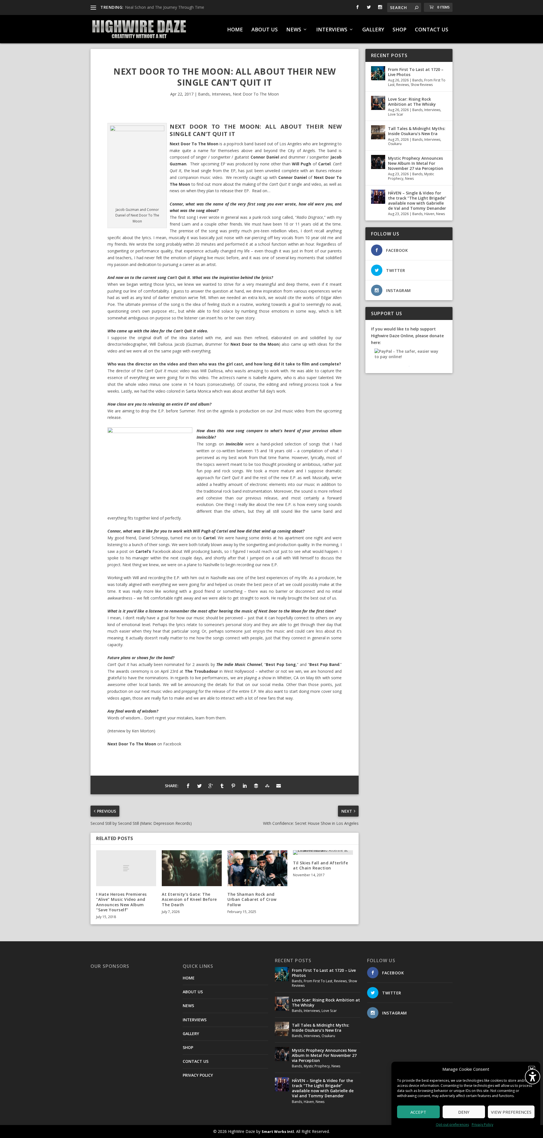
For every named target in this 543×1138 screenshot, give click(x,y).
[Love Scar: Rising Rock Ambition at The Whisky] (378, 103)
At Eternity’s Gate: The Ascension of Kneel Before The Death (189, 899)
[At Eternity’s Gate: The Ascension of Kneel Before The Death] (192, 868)
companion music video (200, 177)
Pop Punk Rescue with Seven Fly (154, 7)
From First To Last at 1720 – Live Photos (415, 72)
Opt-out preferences (452, 1124)
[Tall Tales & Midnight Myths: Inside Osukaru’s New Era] (378, 132)
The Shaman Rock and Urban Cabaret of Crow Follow (252, 899)
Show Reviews (422, 84)
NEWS (293, 30)
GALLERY (373, 30)
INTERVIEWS (331, 30)
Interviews (221, 94)
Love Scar (395, 114)
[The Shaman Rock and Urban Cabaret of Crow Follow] (257, 868)
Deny (463, 1112)
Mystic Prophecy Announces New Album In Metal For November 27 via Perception (415, 163)
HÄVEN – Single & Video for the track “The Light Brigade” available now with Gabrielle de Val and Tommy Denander (417, 200)
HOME (235, 30)
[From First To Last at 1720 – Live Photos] (378, 73)
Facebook (172, 744)
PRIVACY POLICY (198, 1075)
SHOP (399, 30)
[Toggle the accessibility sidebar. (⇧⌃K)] (532, 1076)
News (409, 178)
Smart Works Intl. (278, 1131)
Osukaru (395, 143)
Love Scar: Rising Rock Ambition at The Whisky (412, 101)
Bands (204, 94)
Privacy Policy (482, 1124)
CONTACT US (431, 30)
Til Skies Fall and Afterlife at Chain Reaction (320, 865)
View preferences (511, 1112)
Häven (429, 213)
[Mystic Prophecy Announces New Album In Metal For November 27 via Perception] (378, 162)
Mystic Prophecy (317, 1066)
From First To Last (318, 981)
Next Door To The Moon (256, 94)
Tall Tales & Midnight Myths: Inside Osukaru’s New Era (416, 131)
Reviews (402, 84)
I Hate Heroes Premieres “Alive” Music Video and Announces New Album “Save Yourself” (121, 902)
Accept (418, 1112)
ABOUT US (264, 30)
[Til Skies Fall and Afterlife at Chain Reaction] (323, 852)
